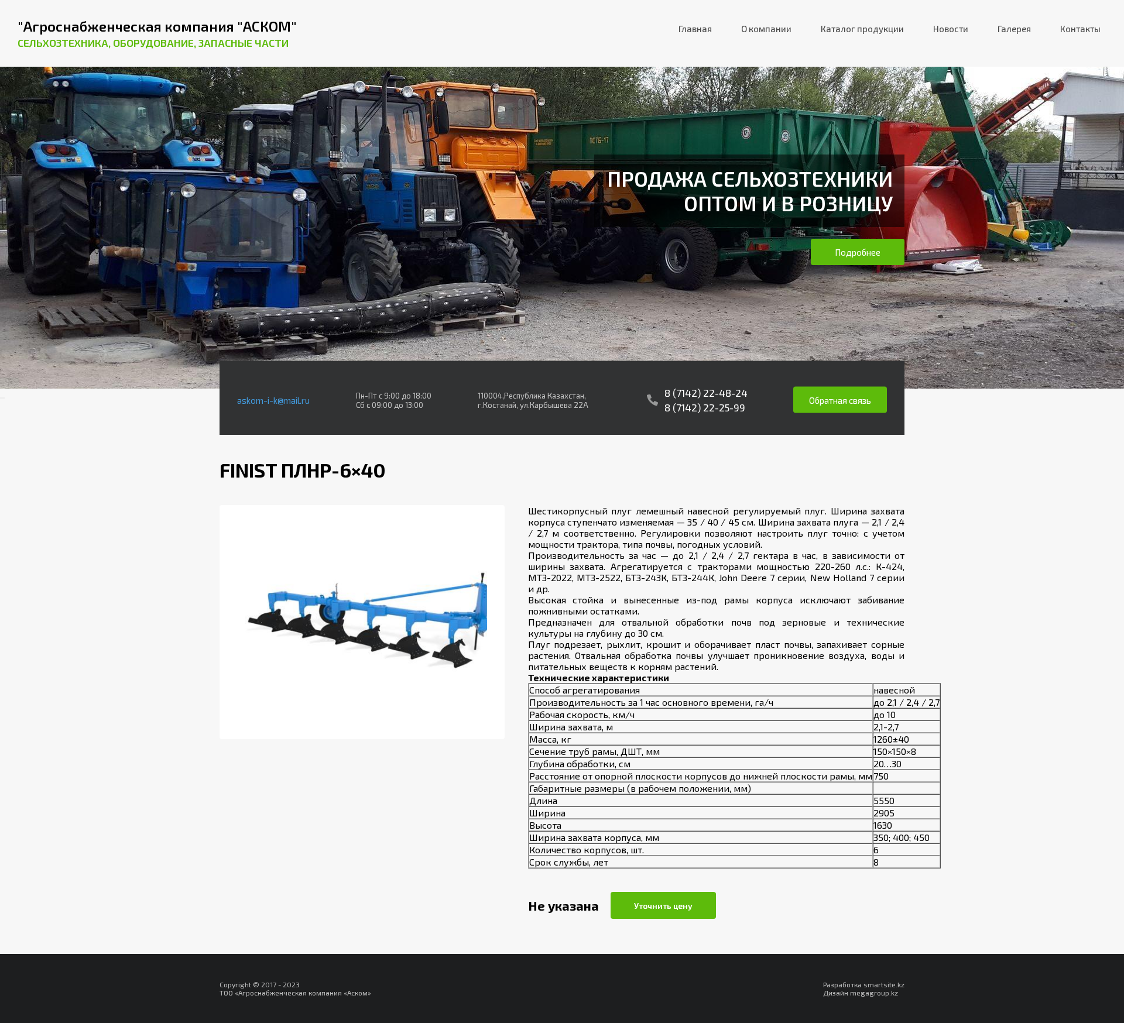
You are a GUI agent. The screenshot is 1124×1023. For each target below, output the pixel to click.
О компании (766, 28)
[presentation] (1, 398)
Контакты (1080, 28)
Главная (695, 28)
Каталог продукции (862, 28)
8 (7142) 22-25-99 (704, 407)
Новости (950, 28)
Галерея (1014, 28)
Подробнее (857, 252)
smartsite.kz (883, 984)
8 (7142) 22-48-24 (706, 393)
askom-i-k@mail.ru (273, 399)
